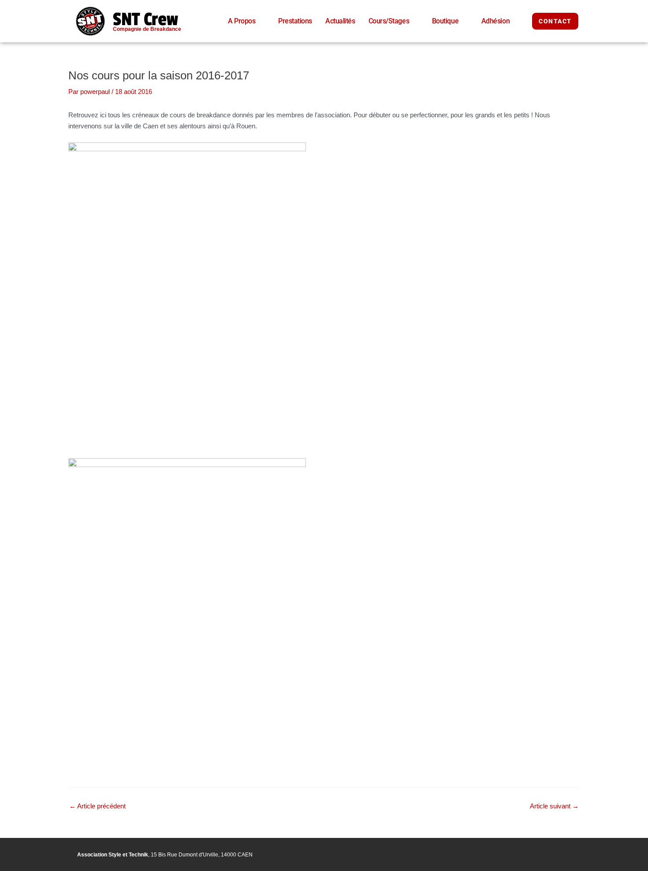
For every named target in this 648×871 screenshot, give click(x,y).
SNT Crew (145, 19)
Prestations (295, 21)
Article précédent (97, 806)
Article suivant (554, 806)
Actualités (340, 21)
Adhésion (495, 21)
